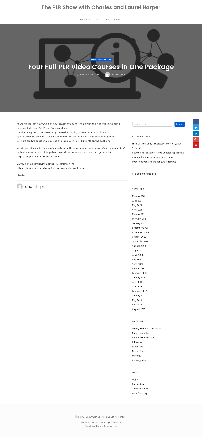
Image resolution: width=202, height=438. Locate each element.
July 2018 (137, 282)
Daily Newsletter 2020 (101, 59)
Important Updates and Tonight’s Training (154, 161)
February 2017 (139, 291)
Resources (137, 346)
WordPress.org (140, 393)
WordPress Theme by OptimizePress (101, 426)
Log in (135, 379)
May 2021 (137, 205)
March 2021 (138, 214)
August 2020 (139, 246)
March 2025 (138, 196)
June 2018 (137, 286)
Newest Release (114, 19)
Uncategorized (139, 360)
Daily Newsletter (140, 333)
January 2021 (139, 223)
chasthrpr (34, 186)
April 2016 (137, 304)
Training (136, 355)
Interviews (137, 342)
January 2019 (139, 277)
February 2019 (139, 273)
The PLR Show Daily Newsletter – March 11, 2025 (157, 143)
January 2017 (139, 295)
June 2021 (137, 200)
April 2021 (137, 209)
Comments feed (140, 388)
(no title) (136, 148)
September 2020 (140, 241)
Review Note (138, 351)
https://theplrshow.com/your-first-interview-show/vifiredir (50, 167)
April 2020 (137, 264)
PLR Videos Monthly (90, 19)
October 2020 (139, 236)
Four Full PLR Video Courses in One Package (101, 66)
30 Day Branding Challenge (146, 328)
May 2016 (137, 300)
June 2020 (137, 255)
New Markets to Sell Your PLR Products (152, 157)
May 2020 (137, 259)
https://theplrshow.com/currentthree (38, 156)
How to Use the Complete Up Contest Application (158, 152)
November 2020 (140, 232)
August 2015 (138, 309)
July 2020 (137, 250)
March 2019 (138, 268)
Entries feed (138, 384)
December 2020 (140, 227)
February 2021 (139, 218)
